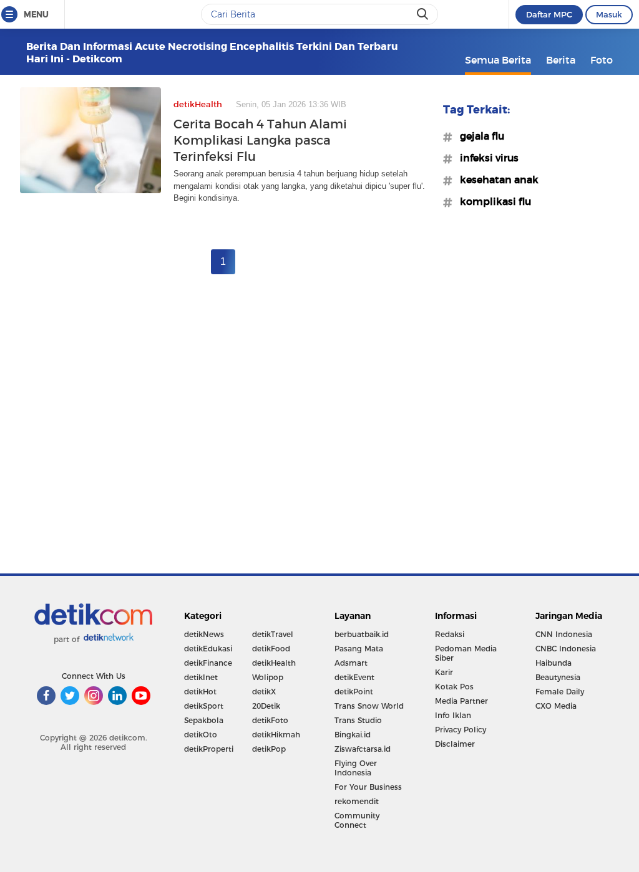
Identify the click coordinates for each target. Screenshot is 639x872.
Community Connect (356, 820)
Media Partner (461, 701)
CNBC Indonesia (565, 648)
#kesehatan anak (495, 179)
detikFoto (270, 720)
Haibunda (553, 663)
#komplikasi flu (491, 201)
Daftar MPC (549, 14)
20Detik (266, 706)
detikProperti (208, 749)
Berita (560, 60)
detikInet (201, 677)
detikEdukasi (208, 648)
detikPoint (353, 691)
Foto (601, 60)
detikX (264, 691)
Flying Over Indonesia (355, 768)
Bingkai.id (352, 734)
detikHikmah (276, 734)
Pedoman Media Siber (466, 653)
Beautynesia (557, 677)
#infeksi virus (485, 157)
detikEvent (354, 677)
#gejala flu (478, 136)
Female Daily (559, 691)
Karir (444, 672)
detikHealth (274, 663)
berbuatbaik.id (361, 634)
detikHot (200, 691)
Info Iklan (453, 715)
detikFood (271, 648)
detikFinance (208, 663)
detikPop (269, 749)
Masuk (609, 14)
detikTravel (272, 634)
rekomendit (356, 801)
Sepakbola (203, 720)
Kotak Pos (454, 686)
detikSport (203, 706)
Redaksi (449, 634)
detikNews (204, 634)
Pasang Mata (358, 648)
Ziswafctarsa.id (362, 749)
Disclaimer (455, 744)
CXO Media (556, 706)
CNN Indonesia (563, 634)
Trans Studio (358, 720)
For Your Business (368, 787)
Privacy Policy (460, 729)
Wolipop (267, 677)
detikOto (200, 734)
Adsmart (351, 663)
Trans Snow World (369, 706)
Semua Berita (498, 60)
